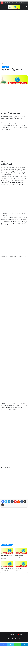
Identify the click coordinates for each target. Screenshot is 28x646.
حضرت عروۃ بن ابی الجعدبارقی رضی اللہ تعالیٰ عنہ (7, 569)
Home (3, 64)
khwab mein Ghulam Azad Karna (6, 556)
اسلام (6, 64)
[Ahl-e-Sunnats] (14, 7)
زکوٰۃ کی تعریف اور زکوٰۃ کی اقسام (18, 569)
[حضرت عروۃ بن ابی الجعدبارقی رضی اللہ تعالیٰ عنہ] (7, 564)
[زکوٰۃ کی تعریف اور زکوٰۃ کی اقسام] (21, 564)
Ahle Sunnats (21, 635)
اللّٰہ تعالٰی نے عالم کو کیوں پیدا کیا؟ (19, 555)
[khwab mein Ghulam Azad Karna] (7, 551)
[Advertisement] (14, 23)
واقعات (7, 67)
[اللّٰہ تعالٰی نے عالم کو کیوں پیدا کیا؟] (21, 551)
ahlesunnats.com (5, 73)
